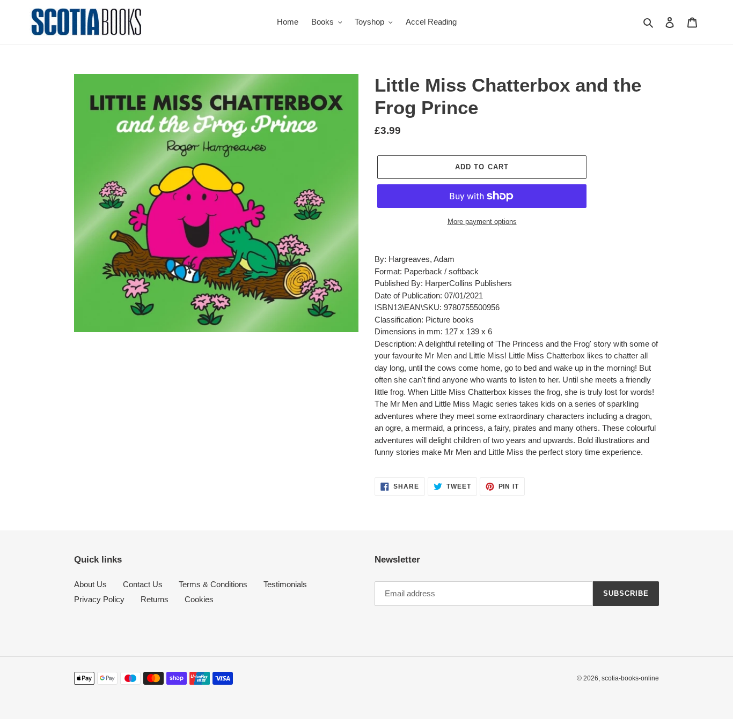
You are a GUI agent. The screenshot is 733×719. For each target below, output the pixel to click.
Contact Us (143, 584)
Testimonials (285, 584)
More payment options (482, 222)
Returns (154, 599)
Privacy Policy (99, 599)
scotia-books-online (630, 678)
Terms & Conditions (213, 584)
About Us (90, 584)
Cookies (199, 599)
